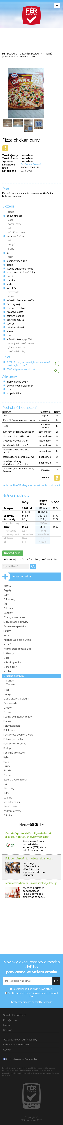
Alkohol (7, 586)
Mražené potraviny (14, 676)
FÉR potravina (9, 53)
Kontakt (7, 1030)
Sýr (5, 784)
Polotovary (9, 730)
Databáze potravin (30, 53)
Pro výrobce (10, 1020)
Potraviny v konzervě (15, 743)
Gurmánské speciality (15, 626)
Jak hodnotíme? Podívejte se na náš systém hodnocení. (31, 485)
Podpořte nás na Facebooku (21, 1059)
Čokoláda (8, 608)
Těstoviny (9, 788)
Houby (7, 631)
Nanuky (10, 680)
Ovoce (7, 712)
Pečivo (7, 721)
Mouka (7, 671)
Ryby (6, 757)
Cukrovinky (9, 599)
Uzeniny (8, 797)
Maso (6, 658)
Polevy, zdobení (12, 726)
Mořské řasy (10, 667)
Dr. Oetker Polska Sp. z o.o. (35, 164)
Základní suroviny (12, 811)
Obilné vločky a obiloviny (16, 699)
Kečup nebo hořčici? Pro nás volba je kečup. (31, 883)
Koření (7, 644)
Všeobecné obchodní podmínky (20, 1039)
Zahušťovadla (10, 806)
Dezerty (8, 613)
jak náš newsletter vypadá (38, 1002)
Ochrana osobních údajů (16, 1044)
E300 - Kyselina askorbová (21, 369)
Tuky (6, 793)
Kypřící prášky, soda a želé (17, 649)
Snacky (7, 775)
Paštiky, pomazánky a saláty (18, 717)
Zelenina (8, 815)
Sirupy (7, 766)
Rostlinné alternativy (14, 753)
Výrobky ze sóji (12, 802)
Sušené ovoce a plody (15, 779)
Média (6, 1025)
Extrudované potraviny (16, 622)
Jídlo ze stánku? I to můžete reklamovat (28, 858)
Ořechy (7, 708)
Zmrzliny (10, 684)
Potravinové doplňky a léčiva (18, 735)
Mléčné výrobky (12, 662)
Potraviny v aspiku (13, 739)
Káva (6, 635)
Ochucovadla (10, 703)
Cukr (6, 595)
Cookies (7, 1049)
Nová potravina (21, 576)
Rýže (6, 761)
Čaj (5, 604)
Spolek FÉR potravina (14, 1015)
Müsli (6, 690)
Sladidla (7, 770)
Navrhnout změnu (12, 553)
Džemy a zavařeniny (14, 617)
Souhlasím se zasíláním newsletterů (33, 989)
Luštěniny (9, 653)
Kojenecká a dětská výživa (17, 640)
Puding (7, 748)
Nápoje (7, 694)
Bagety (7, 590)
